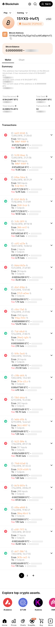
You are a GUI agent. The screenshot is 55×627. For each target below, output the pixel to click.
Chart (21, 60)
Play (5, 13)
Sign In (48, 4)
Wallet (8, 60)
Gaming (20, 13)
